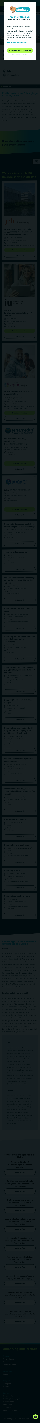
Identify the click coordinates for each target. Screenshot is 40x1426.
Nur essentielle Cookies (20, 55)
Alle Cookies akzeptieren (20, 50)
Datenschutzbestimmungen (16, 42)
